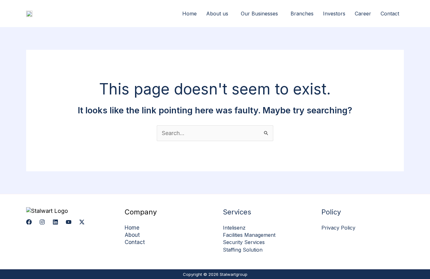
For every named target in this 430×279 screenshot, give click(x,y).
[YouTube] (68, 222)
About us (217, 13)
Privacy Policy (338, 228)
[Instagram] (42, 222)
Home (189, 13)
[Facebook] (29, 222)
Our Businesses (259, 13)
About (132, 235)
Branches (302, 13)
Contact (390, 13)
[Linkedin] (55, 222)
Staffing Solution (243, 250)
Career (363, 13)
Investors (334, 13)
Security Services (244, 242)
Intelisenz (234, 228)
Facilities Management (249, 235)
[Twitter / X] (82, 222)
